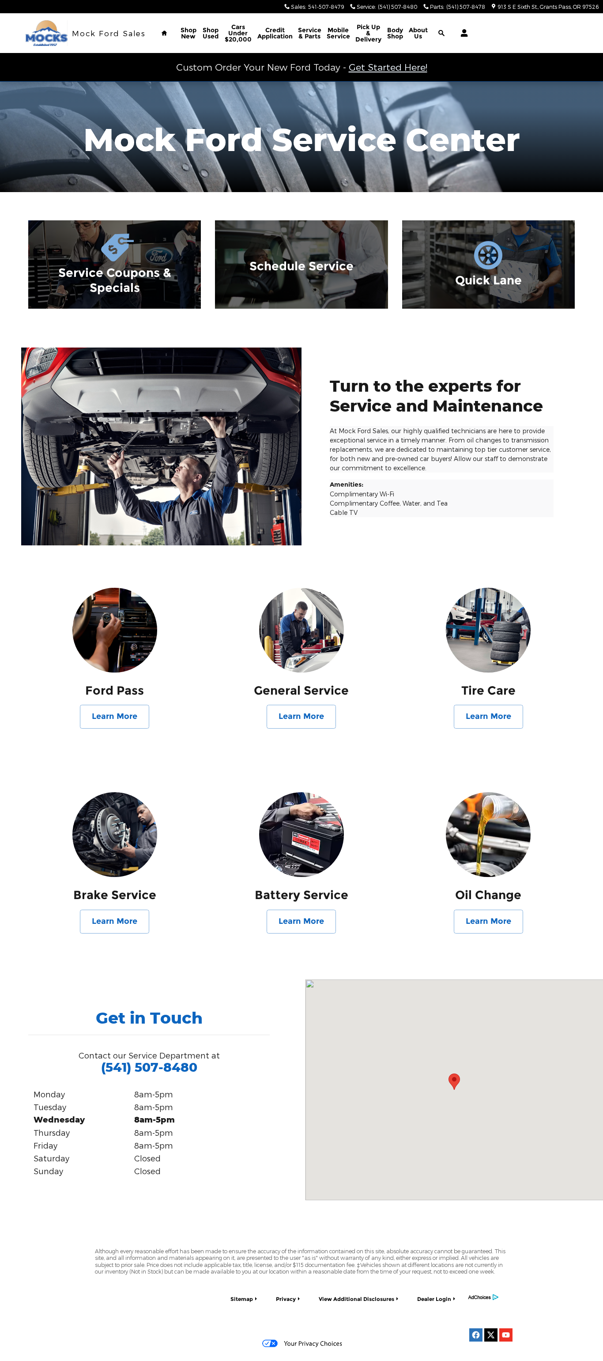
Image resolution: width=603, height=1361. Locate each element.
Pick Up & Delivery (368, 33)
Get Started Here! (388, 66)
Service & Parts (309, 33)
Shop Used (211, 33)
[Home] (47, 33)
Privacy (286, 1299)
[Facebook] (475, 1335)
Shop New (188, 33)
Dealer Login (434, 1299)
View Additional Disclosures (356, 1299)
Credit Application (275, 33)
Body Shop (395, 33)
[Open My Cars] (461, 33)
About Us (418, 33)
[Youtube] (506, 1335)
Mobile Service (338, 33)
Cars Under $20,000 (238, 33)
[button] (114, 264)
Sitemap (241, 1299)
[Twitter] (490, 1335)
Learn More (114, 716)
